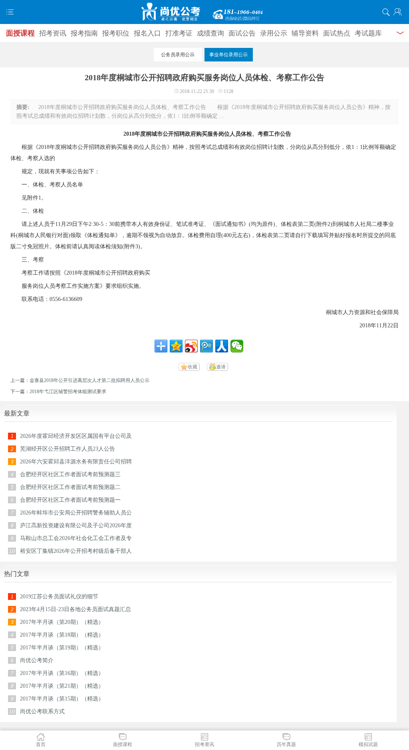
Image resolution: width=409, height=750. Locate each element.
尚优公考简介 (37, 660)
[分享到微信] (236, 346)
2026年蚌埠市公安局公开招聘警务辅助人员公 (76, 513)
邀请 (221, 367)
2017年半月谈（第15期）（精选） (62, 699)
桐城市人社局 (354, 224)
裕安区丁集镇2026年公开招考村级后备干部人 (76, 551)
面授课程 (20, 33)
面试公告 (242, 33)
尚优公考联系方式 (42, 711)
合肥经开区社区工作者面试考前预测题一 (70, 500)
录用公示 (273, 33)
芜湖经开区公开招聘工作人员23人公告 (67, 449)
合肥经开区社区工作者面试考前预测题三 (70, 474)
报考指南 (84, 33)
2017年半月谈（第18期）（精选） (62, 635)
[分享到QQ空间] (176, 346)
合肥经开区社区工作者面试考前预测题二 (70, 487)
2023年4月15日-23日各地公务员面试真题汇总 (75, 609)
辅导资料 (305, 33)
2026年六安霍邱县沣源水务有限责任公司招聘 (76, 462)
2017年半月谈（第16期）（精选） (62, 673)
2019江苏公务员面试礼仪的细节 (59, 597)
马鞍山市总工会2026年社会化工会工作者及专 (76, 538)
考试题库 (368, 33)
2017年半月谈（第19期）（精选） (62, 648)
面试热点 (336, 33)
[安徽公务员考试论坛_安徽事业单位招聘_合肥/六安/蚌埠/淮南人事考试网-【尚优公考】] (204, 12)
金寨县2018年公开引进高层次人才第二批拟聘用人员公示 (89, 380)
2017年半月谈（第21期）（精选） (62, 686)
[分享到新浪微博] (191, 346)
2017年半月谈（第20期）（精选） (62, 622)
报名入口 (147, 33)
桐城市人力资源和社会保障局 (362, 312)
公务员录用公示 (178, 54)
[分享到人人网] (221, 346)
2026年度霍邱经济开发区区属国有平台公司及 (76, 436)
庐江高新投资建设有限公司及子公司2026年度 (76, 525)
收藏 (192, 367)
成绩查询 (210, 33)
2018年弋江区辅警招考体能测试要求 (68, 391)
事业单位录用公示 (228, 54)
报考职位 (115, 33)
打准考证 (179, 33)
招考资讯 (52, 33)
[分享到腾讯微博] (206, 346)
